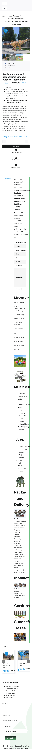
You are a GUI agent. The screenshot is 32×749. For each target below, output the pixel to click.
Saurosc (18, 746)
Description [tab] (7, 178)
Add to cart (16, 146)
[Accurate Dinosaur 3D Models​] (8, 655)
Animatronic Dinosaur (19, 137)
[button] (3, 661)
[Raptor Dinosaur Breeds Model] (23, 655)
